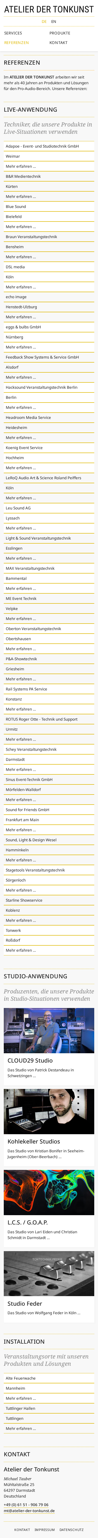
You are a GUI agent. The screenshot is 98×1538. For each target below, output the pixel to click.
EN (53, 21)
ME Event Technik (21, 598)
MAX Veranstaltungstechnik (30, 568)
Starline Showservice (24, 900)
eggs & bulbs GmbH (23, 326)
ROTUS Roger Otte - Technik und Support (41, 719)
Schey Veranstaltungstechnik (31, 749)
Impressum (45, 1529)
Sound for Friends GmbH (27, 809)
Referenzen (16, 42)
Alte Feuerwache (21, 1378)
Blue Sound (16, 206)
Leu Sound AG (18, 507)
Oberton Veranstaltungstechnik (33, 628)
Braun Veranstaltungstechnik (31, 236)
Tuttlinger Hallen (20, 1408)
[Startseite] (49, 9)
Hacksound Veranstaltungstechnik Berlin (41, 387)
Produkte (60, 32)
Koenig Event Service (24, 447)
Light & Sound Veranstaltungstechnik (38, 538)
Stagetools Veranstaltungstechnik (35, 869)
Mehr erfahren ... (21, 166)
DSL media (15, 266)
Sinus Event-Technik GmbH (29, 779)
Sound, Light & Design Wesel (31, 839)
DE (44, 21)
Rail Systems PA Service (26, 688)
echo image (16, 296)
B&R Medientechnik (23, 176)
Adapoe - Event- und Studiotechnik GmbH (42, 146)
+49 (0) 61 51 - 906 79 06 (26, 1504)
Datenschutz (72, 1529)
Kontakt (59, 42)
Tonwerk (13, 930)
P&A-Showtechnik (21, 658)
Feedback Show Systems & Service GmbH (42, 357)
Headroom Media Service (28, 417)
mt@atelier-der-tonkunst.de (29, 1510)
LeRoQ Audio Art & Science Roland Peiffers (43, 477)
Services (13, 32)
